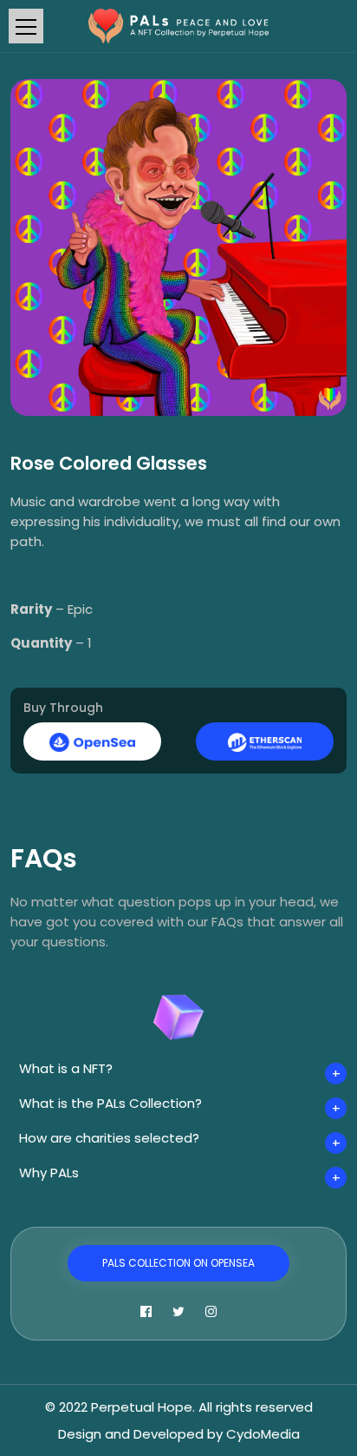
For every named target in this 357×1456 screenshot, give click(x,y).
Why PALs (49, 1172)
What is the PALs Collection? (110, 1103)
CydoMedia (263, 1434)
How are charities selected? (109, 1138)
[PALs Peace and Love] (178, 25)
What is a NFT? (66, 1068)
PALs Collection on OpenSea (178, 1262)
